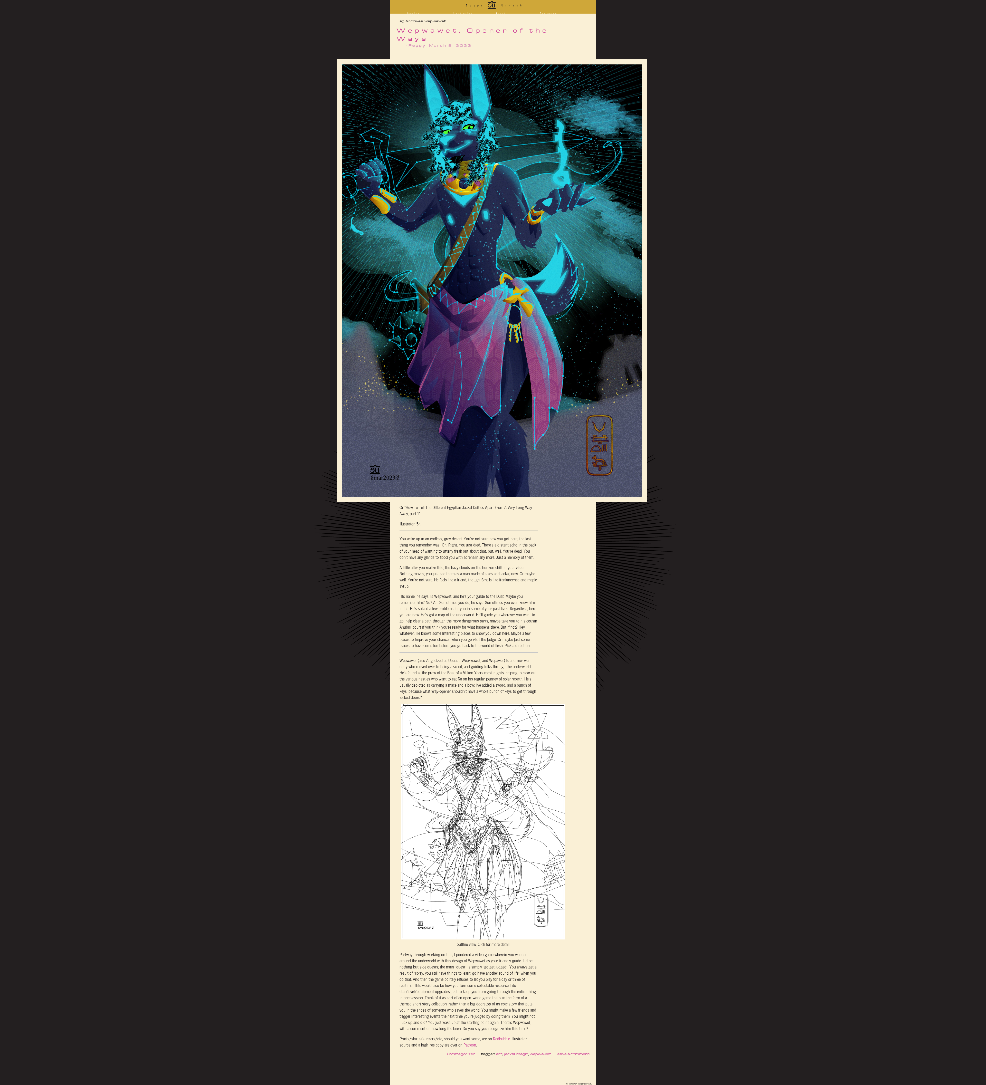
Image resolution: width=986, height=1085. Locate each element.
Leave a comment (573, 1054)
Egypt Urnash (495, 5)
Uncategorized (461, 1054)
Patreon (469, 1044)
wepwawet (540, 1054)
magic (522, 1054)
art (499, 1054)
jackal (509, 1054)
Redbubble (501, 1038)
